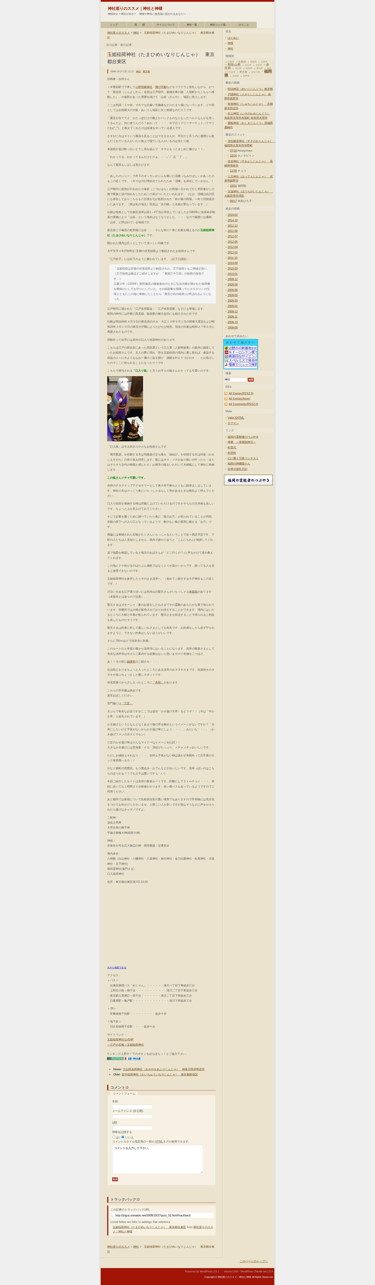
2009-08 (233, 284)
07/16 (233, 150)
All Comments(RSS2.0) (243, 404)
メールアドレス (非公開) (127, 1111)
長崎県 (235, 76)
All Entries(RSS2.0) (241, 393)
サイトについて (166, 24)
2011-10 (232, 258)
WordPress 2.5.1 (209, 1271)
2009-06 (233, 290)
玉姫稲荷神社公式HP (120, 1039)
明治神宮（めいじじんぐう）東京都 (250, 89)
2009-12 (233, 279)
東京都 (146, 71)
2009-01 (233, 306)
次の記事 (111, 44)
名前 (115, 1101)
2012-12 (233, 225)
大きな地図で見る (116, 967)
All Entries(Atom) (239, 398)
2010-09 (233, 263)
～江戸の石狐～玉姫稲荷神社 (125, 1044)
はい (119, 1137)
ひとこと (244, 24)
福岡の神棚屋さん (239, 463)
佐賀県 (253, 62)
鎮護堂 (131, 661)
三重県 (231, 62)
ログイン (233, 423)
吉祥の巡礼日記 (237, 469)
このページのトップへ (254, 1261)
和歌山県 (234, 64)
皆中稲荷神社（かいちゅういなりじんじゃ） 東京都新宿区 (160, 1074)
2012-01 (233, 252)
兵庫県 (264, 62)
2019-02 (233, 215)
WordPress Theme (251, 1271)
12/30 (233, 170)
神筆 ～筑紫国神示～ (242, 442)
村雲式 (232, 447)
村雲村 (232, 453)
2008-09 (233, 327)
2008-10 (233, 322)
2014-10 (233, 220)
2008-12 (233, 311)
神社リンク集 (218, 24)
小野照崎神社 (143, 87)
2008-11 (232, 316)
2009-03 (233, 300)
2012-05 (233, 241)
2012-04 (233, 247)
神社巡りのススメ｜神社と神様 (135, 8)
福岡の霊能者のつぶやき (243, 436)
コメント (151, 1141)
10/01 (233, 185)
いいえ (129, 1137)
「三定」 (127, 703)
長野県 (246, 76)
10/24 (233, 155)
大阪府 (258, 65)
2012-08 (233, 231)
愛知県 (259, 68)
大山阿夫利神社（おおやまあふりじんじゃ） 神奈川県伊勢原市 (164, 1069)
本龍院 (193, 591)
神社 (136, 32)
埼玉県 (248, 65)
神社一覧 (192, 24)
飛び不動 (160, 87)
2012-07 (233, 236)
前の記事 (126, 44)
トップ (114, 24)
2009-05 (233, 295)
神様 (230, 43)
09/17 (233, 201)
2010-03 (233, 268)
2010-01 (233, 274)
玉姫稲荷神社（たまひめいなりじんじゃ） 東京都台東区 (149, 1227)
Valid (236, 417)
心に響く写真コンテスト (243, 458)
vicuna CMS (231, 1271)
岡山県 (238, 68)
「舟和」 (158, 682)
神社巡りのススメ (118, 32)
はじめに (233, 38)
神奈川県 (255, 72)
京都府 (242, 61)
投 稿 (140, 24)
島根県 (249, 68)
